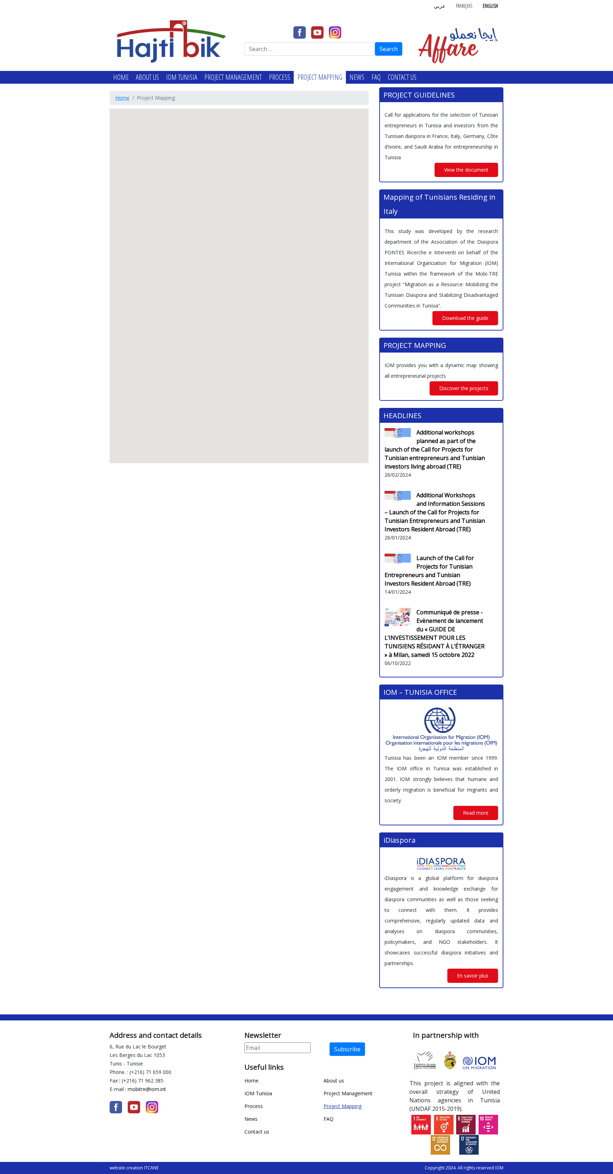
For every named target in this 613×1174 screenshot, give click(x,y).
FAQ (376, 77)
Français (464, 5)
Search (389, 49)
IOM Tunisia (181, 77)
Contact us (402, 77)
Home (121, 77)
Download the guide (465, 318)
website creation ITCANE (134, 1168)
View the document (466, 169)
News (356, 77)
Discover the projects (463, 388)
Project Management (233, 77)
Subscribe (347, 1049)
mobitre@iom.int (147, 1089)
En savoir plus (472, 975)
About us (147, 77)
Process (279, 77)
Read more (475, 812)
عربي (439, 5)
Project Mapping (319, 77)
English (490, 5)
